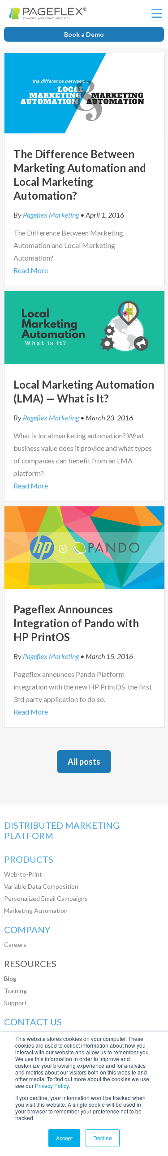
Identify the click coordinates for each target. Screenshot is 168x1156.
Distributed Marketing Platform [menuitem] (62, 830)
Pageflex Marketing (51, 214)
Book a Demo (84, 34)
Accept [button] (64, 1138)
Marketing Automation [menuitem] (36, 910)
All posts (84, 761)
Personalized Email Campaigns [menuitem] (46, 898)
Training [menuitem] (15, 990)
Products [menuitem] (28, 859)
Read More (30, 270)
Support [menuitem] (15, 1002)
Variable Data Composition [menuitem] (41, 886)
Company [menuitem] (27, 930)
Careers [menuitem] (15, 944)
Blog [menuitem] (10, 978)
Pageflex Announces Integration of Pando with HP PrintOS (76, 623)
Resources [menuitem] (30, 964)
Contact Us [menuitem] (33, 1022)
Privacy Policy (52, 1085)
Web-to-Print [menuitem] (23, 874)
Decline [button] (102, 1138)
